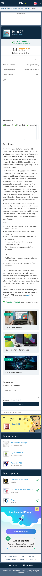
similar (28, 295)
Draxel (13, 500)
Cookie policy (11, 559)
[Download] (37, 480)
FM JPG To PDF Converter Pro (22, 490)
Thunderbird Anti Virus (19, 480)
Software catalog (11, 556)
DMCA (23, 556)
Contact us (32, 559)
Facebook (29, 565)
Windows (4, 8)
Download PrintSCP (13, 302)
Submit (22, 559)
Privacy (31, 556)
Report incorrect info (11, 80)
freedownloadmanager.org (22, 571)
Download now (22, 41)
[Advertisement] (21, 19)
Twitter (14, 565)
